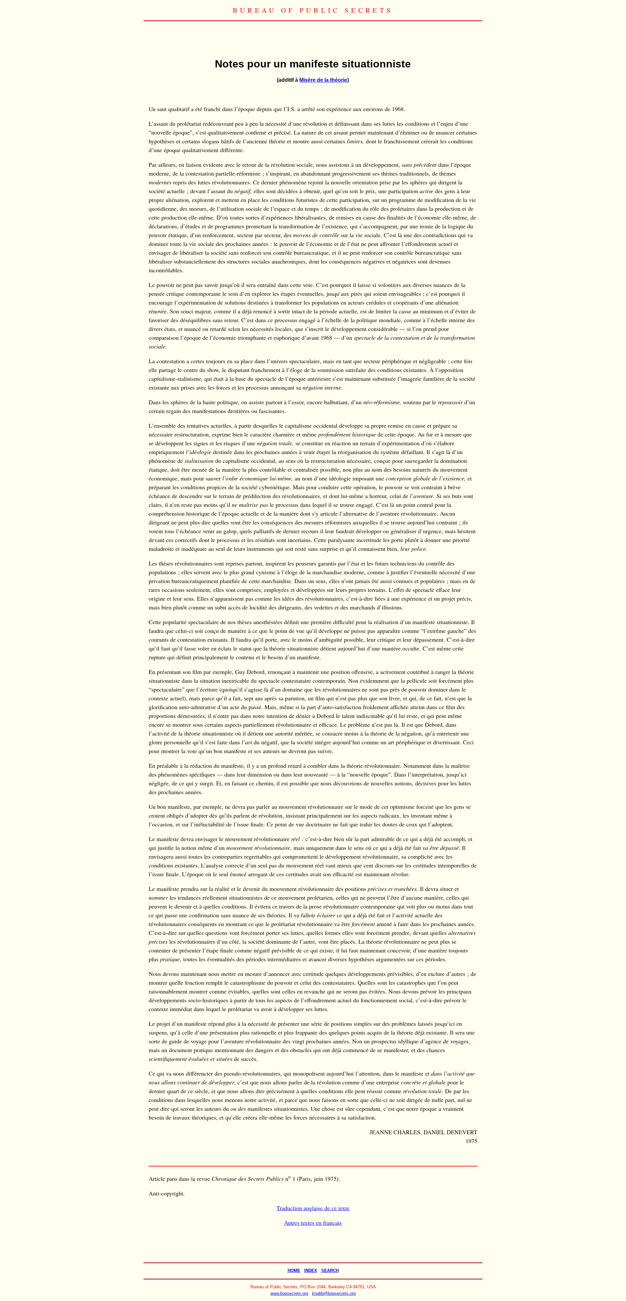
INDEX (310, 1270)
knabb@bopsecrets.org (334, 1293)
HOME (294, 1270)
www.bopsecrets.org (289, 1293)
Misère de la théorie (323, 80)
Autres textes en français (313, 1222)
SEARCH (330, 1270)
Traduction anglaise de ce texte (313, 1208)
